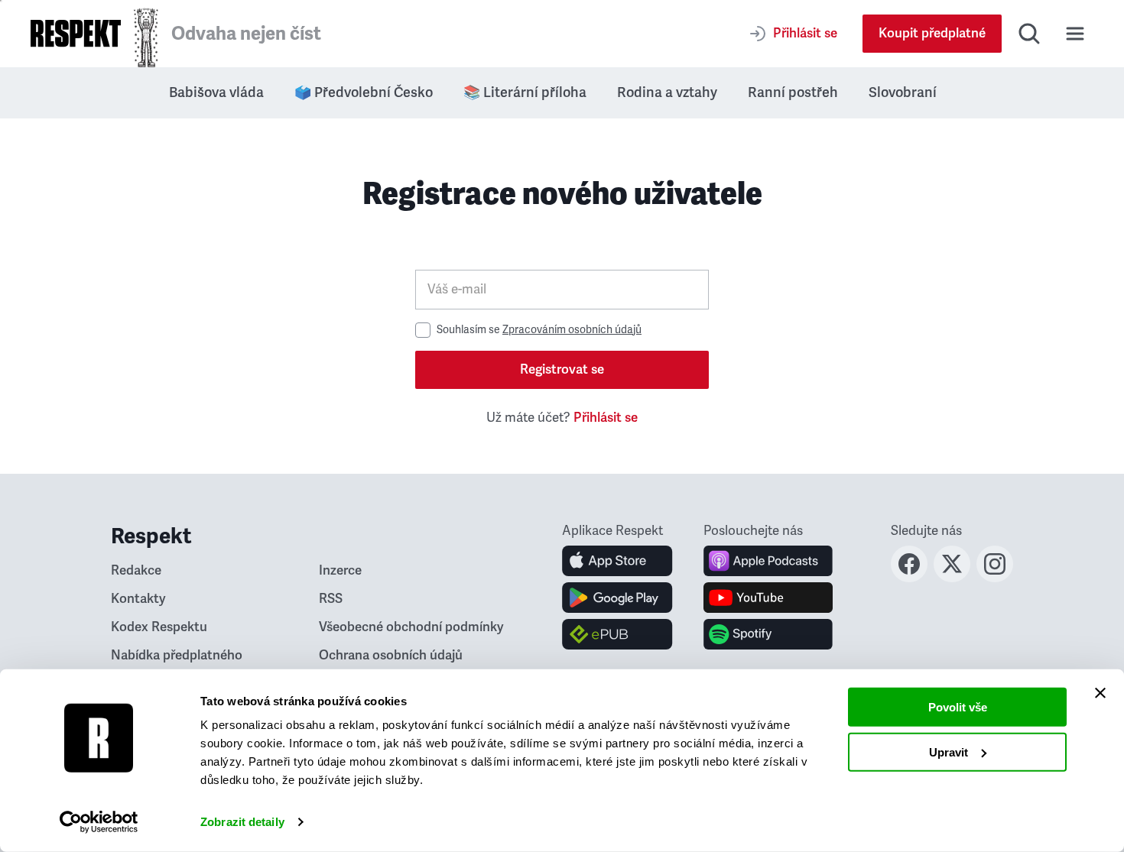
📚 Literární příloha (524, 92)
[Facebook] (909, 577)
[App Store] (617, 561)
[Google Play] (617, 597)
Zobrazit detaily (242, 821)
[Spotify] (768, 634)
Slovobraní (903, 92)
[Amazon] (617, 634)
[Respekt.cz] (76, 33)
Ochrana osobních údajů (391, 655)
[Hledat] (1029, 33)
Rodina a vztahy (667, 92)
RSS (331, 599)
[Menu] (1075, 33)
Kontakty (138, 599)
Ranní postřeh (793, 92)
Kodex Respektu (159, 627)
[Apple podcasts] (768, 561)
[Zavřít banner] (1100, 693)
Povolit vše (957, 707)
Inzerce (340, 570)
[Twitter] (952, 577)
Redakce (136, 570)
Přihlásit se (605, 418)
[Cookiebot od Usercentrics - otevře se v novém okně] (99, 822)
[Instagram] (994, 577)
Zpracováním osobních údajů (572, 329)
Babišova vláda (216, 92)
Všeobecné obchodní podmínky (411, 627)
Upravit (948, 751)
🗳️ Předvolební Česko (363, 92)
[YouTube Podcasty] (768, 597)
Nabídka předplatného (176, 655)
